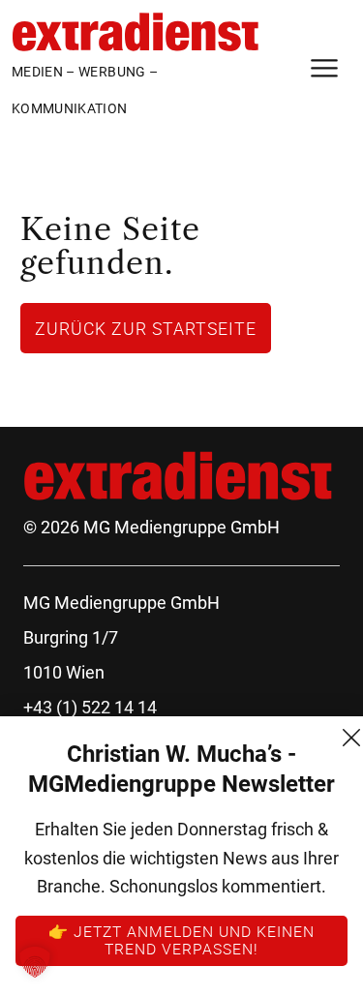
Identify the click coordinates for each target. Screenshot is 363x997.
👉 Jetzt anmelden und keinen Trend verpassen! (181, 940)
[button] (35, 962)
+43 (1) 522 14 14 (90, 707)
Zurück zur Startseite (146, 328)
